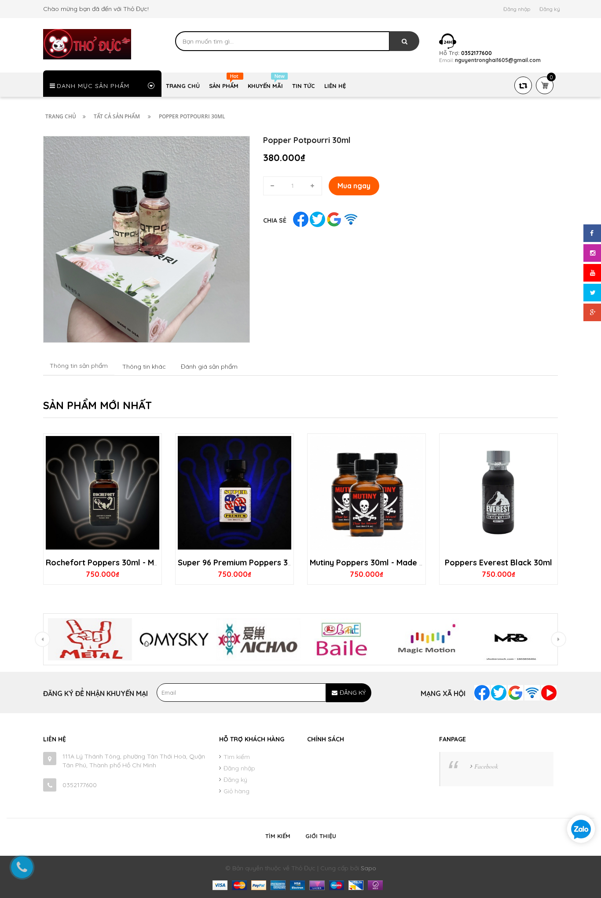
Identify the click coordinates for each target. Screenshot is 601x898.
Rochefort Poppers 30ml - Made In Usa (120, 562)
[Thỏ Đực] (87, 44)
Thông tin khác (144, 366)
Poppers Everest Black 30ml (498, 562)
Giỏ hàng (236, 791)
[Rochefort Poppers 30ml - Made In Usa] (102, 493)
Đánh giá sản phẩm (209, 366)
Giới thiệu (320, 835)
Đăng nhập (516, 9)
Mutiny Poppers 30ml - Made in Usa (376, 562)
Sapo (368, 868)
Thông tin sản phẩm (79, 366)
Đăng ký (549, 9)
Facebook (486, 766)
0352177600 (79, 785)
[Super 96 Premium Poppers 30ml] (234, 493)
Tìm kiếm (237, 757)
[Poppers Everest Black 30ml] (498, 493)
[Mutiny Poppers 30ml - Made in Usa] (366, 493)
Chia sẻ (274, 220)
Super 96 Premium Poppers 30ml (240, 562)
